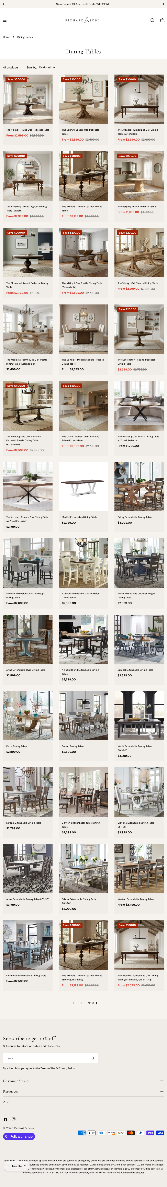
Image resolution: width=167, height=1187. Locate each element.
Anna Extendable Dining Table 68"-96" (27, 899)
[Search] (152, 20)
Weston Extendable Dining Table (136, 899)
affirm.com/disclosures (132, 1172)
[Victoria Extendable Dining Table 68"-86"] (139, 792)
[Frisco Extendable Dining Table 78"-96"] (83, 868)
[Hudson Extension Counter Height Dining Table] (83, 563)
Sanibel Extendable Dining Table (135, 669)
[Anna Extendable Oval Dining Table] (28, 639)
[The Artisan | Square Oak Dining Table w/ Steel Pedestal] (28, 486)
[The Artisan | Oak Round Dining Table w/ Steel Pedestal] (139, 405)
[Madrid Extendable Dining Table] (83, 486)
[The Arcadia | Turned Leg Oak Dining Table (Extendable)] (139, 99)
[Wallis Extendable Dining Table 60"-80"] (139, 715)
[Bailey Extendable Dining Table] (139, 486)
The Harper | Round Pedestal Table (137, 206)
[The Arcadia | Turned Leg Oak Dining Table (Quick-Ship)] (83, 945)
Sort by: (32, 67)
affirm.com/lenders (153, 1160)
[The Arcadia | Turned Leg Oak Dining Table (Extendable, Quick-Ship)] (139, 945)
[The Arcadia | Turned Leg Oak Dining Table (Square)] (28, 175)
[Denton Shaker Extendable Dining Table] (83, 792)
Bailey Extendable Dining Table (135, 517)
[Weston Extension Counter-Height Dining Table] (28, 563)
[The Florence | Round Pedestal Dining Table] (28, 252)
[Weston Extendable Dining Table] (139, 868)
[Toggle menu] (5, 20)
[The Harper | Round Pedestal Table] (139, 175)
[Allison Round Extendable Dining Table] (83, 639)
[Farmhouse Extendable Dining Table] (28, 945)
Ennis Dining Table (16, 746)
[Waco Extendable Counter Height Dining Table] (139, 563)
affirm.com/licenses (98, 1168)
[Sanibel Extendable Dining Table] (139, 639)
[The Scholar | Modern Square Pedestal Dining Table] (83, 329)
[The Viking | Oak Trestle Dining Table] (139, 252)
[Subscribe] (93, 1058)
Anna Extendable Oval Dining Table (25, 669)
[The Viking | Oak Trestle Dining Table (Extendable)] (83, 252)
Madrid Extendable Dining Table (79, 517)
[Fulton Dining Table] (83, 715)
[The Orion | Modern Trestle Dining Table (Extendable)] (83, 405)
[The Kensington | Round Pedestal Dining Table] (139, 329)
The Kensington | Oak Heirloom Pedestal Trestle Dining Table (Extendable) (23, 440)
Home (6, 37)
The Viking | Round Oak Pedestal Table (27, 129)
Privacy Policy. (66, 1068)
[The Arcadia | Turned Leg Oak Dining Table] (83, 175)
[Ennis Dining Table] (28, 715)
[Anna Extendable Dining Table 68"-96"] (28, 868)
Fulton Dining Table (73, 746)
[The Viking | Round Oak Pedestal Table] (28, 99)
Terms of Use (48, 1068)
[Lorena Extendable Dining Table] (28, 792)
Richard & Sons (24, 1128)
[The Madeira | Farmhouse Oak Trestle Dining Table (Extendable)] (28, 329)
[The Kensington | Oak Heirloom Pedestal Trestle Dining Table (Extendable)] (28, 405)
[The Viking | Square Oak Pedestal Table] (83, 99)
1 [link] (73, 1003)
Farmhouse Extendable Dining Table (26, 975)
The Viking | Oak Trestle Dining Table (138, 283)
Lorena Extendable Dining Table (23, 822)
